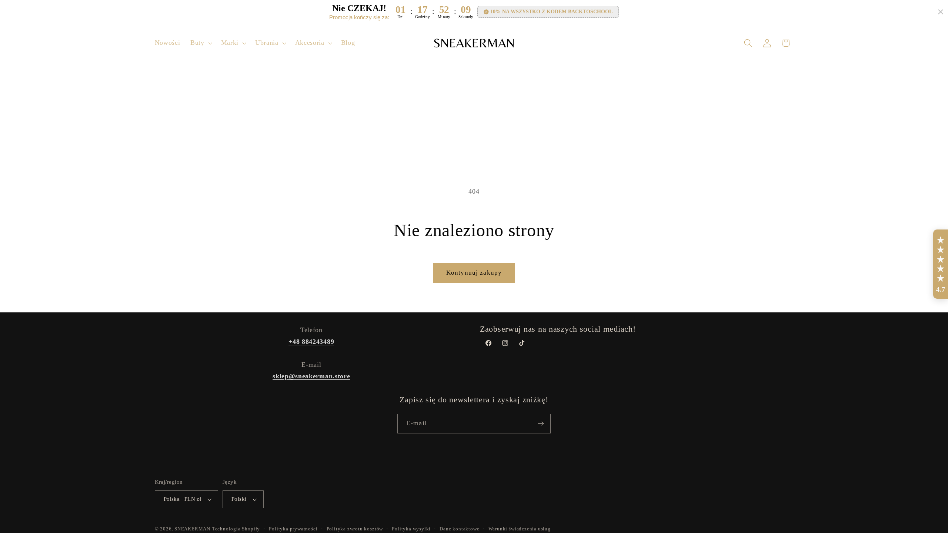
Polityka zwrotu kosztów (355, 529)
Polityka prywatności (293, 529)
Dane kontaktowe (459, 529)
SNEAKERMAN (192, 529)
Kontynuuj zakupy (474, 272)
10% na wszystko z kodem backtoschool (551, 11)
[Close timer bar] (941, 12)
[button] (200, 43)
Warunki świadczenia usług (519, 529)
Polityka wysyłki (411, 529)
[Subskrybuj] (540, 424)
